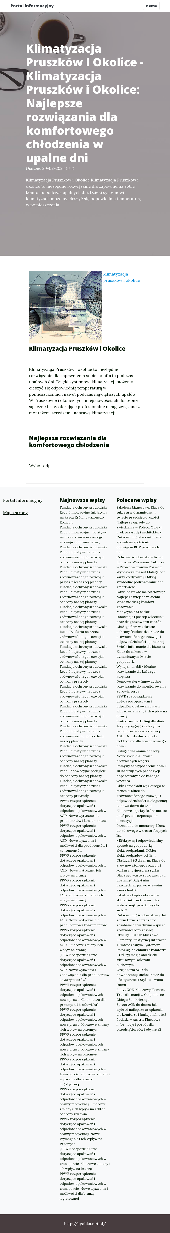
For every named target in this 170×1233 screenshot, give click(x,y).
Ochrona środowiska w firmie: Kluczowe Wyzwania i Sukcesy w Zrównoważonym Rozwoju (140, 562)
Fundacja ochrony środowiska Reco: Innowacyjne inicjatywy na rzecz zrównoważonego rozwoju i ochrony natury (83, 534)
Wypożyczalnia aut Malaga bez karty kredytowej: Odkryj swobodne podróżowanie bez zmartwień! (141, 579)
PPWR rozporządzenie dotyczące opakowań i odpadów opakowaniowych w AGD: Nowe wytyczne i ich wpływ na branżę (83, 865)
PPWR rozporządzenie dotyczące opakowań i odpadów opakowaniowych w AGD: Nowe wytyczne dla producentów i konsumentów (83, 811)
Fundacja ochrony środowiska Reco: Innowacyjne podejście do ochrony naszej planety (83, 771)
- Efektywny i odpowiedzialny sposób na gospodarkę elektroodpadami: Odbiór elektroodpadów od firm (140, 847)
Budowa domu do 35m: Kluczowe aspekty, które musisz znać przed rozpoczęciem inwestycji (142, 813)
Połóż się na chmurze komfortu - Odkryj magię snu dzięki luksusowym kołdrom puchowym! (141, 957)
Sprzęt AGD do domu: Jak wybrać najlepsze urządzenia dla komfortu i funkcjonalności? (141, 1009)
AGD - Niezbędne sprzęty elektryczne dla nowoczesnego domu (141, 741)
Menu (150, 5)
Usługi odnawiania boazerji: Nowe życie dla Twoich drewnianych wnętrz (138, 756)
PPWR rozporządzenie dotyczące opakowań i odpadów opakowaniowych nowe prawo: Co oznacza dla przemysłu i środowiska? (83, 995)
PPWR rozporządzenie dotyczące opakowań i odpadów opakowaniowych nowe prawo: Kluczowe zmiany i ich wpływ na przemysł (84, 1019)
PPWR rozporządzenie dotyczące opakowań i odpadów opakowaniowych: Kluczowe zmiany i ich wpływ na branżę (142, 706)
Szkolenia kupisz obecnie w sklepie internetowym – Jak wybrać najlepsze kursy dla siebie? (138, 902)
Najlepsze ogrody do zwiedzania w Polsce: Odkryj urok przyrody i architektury (139, 527)
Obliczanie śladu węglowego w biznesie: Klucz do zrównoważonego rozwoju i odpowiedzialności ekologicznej (142, 793)
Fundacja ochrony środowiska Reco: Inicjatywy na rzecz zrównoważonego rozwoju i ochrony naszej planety (83, 554)
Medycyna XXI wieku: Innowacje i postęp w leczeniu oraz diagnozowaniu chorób (140, 617)
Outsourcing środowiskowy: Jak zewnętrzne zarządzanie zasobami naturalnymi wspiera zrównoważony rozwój (141, 922)
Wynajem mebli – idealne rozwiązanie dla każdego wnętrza (136, 671)
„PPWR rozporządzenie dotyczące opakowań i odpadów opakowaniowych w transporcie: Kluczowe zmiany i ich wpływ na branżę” (85, 1159)
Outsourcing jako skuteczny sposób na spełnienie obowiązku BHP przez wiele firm (139, 544)
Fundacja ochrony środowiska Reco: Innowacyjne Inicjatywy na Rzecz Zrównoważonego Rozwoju (83, 514)
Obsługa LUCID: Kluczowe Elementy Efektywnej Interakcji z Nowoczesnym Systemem (141, 940)
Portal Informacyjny (32, 5)
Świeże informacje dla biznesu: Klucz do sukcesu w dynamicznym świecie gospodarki (141, 654)
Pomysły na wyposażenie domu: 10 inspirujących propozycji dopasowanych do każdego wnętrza (141, 773)
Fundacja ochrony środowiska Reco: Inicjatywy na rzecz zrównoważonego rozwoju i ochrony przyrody (83, 673)
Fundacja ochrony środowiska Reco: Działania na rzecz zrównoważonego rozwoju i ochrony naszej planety (83, 634)
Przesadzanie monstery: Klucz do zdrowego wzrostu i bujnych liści (142, 830)
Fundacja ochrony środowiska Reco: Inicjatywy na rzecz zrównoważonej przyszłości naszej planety (83, 733)
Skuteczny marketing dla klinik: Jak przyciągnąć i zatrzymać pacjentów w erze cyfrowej (141, 726)
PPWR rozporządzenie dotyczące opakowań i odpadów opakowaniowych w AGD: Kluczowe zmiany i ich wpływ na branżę (83, 890)
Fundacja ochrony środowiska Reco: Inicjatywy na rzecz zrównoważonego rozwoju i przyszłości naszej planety (83, 574)
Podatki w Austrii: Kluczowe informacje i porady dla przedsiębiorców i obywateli (139, 1024)
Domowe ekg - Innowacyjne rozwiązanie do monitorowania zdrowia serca (141, 686)
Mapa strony (15, 512)
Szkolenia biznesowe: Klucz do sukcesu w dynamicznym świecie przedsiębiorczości (140, 512)
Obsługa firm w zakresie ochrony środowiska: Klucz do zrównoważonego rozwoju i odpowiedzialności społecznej (140, 634)
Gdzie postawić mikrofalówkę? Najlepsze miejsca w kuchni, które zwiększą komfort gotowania (141, 599)
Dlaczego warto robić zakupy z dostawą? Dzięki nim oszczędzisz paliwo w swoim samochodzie (141, 882)
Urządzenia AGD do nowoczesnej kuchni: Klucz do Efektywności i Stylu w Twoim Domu (140, 977)
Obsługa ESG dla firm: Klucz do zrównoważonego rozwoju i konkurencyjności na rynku (141, 865)
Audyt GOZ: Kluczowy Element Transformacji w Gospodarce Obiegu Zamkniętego (141, 995)
